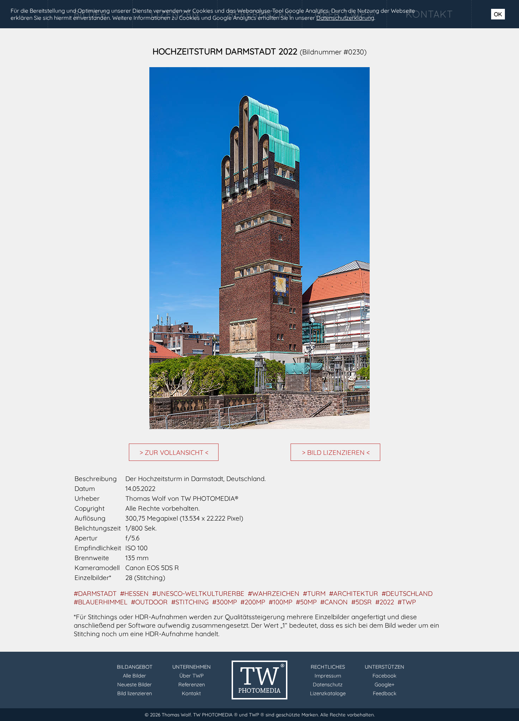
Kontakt (191, 693)
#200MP (252, 602)
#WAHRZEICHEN (273, 593)
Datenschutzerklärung (345, 17)
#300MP (224, 602)
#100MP (280, 602)
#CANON (334, 602)
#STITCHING (190, 602)
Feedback (384, 693)
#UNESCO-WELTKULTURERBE (198, 593)
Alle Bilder (134, 675)
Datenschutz (327, 684)
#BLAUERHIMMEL (100, 602)
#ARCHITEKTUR (353, 593)
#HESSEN (134, 593)
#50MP (306, 602)
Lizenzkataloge (328, 693)
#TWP (407, 602)
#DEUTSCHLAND (407, 593)
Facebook (384, 675)
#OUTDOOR (149, 602)
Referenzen (191, 684)
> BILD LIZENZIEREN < (336, 452)
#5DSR (361, 602)
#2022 (384, 602)
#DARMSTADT (95, 593)
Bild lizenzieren (134, 693)
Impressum (328, 675)
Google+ (384, 684)
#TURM (314, 593)
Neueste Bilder (134, 684)
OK (498, 14)
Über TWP (191, 675)
